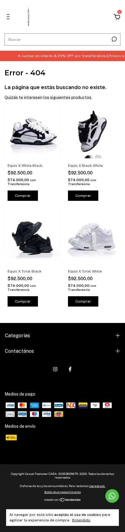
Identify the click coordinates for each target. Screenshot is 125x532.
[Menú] (9, 17)
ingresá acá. (97, 486)
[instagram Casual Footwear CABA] (55, 369)
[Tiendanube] (63, 500)
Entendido (81, 520)
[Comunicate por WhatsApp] (112, 496)
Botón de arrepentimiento (62, 492)
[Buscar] (113, 39)
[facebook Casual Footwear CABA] (70, 369)
